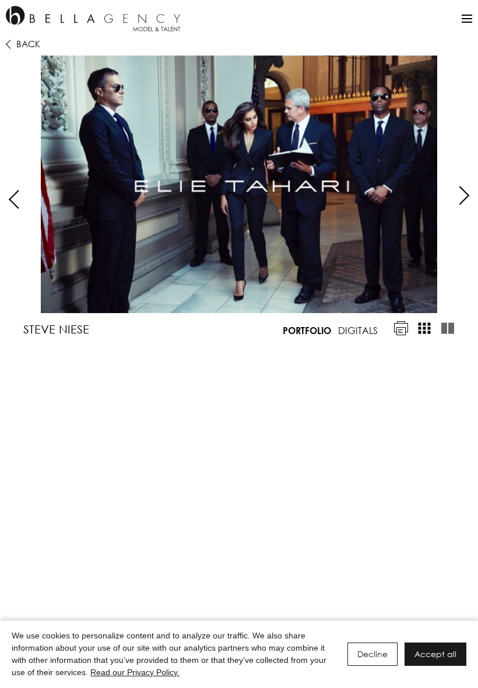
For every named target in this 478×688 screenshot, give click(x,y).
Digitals (358, 330)
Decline (372, 653)
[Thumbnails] (424, 328)
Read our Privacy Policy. (135, 672)
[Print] (401, 328)
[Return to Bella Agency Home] (93, 18)
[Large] (448, 328)
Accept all (435, 653)
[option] (239, 184)
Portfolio (307, 330)
